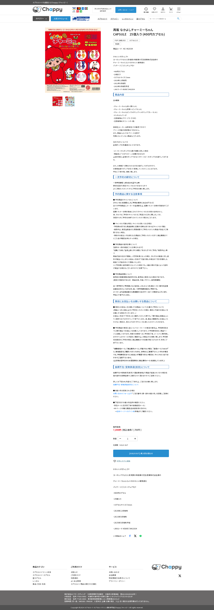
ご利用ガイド (76, 575)
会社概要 (112, 575)
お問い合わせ (114, 572)
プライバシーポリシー (117, 581)
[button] (57, 101)
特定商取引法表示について (119, 578)
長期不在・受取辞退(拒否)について (126, 384)
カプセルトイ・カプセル (41, 575)
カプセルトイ (102, 18)
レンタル (36, 581)
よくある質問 (76, 581)
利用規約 (74, 578)
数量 (115, 438)
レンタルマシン (127, 18)
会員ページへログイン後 (126, 411)
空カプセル (140, 18)
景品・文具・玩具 (39, 584)
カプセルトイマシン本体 (42, 572)
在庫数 (115, 445)
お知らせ (74, 572)
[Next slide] (97, 60)
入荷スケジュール (61, 18)
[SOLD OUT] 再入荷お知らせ (141, 453)
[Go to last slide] (48, 60)
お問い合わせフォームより (122, 393)
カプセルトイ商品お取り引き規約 (83, 584)
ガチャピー (114, 18)
